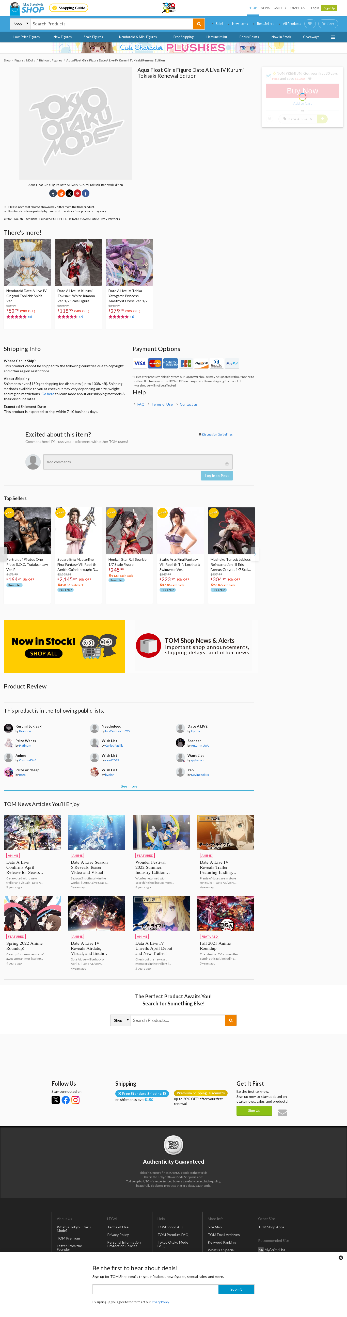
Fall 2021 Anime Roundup (215, 945)
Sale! (219, 24)
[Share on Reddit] (61, 193)
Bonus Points (249, 37)
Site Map (215, 1227)
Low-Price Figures (26, 37)
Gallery (280, 8)
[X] (56, 1100)
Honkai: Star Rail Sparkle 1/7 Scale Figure (127, 562)
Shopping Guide (72, 8)
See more (129, 786)
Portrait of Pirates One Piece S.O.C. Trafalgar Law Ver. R (27, 564)
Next (255, 554)
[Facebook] (65, 1100)
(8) (30, 316)
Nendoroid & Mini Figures (138, 37)
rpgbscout (197, 760)
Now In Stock (281, 37)
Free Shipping (184, 37)
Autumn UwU (200, 745)
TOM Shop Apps (271, 1227)
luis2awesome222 (118, 731)
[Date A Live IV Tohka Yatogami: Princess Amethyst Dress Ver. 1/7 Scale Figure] (129, 262)
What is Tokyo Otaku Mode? (74, 1229)
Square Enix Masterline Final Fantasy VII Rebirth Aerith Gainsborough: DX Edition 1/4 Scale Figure (77, 564)
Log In (315, 8)
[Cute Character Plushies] (173, 47)
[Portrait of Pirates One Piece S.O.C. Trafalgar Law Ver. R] (27, 530)
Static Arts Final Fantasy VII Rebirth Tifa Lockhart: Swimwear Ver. (180, 564)
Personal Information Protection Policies (124, 1244)
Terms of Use (162, 404)
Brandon (25, 731)
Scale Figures (93, 37)
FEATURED (145, 855)
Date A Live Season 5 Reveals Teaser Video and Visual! (89, 867)
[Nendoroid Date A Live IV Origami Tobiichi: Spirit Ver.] (27, 262)
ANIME (13, 855)
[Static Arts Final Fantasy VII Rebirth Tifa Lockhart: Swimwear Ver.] (180, 530)
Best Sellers (265, 24)
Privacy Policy (118, 1234)
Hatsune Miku (217, 37)
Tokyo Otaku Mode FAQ (172, 1244)
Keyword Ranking (222, 1242)
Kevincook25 (200, 775)
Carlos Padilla (114, 745)
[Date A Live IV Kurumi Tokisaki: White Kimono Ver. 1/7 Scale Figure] (78, 262)
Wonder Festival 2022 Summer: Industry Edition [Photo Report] (150, 869)
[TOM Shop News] (193, 645)
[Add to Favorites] (44, 244)
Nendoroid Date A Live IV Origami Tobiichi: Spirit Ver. (26, 295)
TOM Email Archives (224, 1234)
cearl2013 (112, 760)
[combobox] (111, 24)
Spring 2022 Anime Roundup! (24, 945)
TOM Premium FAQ (172, 1234)
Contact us (189, 404)
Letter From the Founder (69, 1247)
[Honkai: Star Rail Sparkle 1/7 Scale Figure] (129, 530)
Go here (47, 394)
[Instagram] (75, 1100)
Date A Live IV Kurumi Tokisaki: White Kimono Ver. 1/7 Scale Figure (76, 295)
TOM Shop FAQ (170, 1227)
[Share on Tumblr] (53, 193)
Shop (253, 8)
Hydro (195, 731)
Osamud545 (27, 760)
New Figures (63, 37)
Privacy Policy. (160, 1302)
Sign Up (329, 8)
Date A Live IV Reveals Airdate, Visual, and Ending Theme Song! (88, 950)
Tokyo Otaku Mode (169, 8)
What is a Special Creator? (221, 1252)
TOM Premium (68, 1238)
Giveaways (311, 37)
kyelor (109, 775)
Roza (22, 775)
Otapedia (297, 8)
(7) (81, 316)
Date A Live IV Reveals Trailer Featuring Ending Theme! (216, 869)
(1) (132, 316)
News (265, 8)
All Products (292, 24)
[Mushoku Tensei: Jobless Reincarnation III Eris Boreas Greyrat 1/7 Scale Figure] (231, 530)
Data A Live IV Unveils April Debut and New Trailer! (153, 948)
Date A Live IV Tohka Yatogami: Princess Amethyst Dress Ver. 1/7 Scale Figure (128, 295)
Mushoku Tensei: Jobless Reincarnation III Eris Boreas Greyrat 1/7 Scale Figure (231, 564)
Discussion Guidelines (217, 434)
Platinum (25, 745)
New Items (240, 24)
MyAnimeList (275, 1249)
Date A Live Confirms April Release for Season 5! (23, 869)
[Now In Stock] (64, 646)
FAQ (141, 404)
